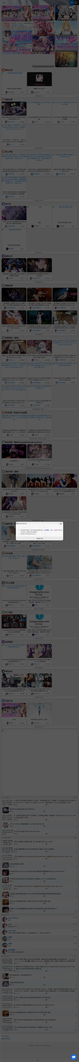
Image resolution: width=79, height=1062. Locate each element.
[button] (74, 1057)
